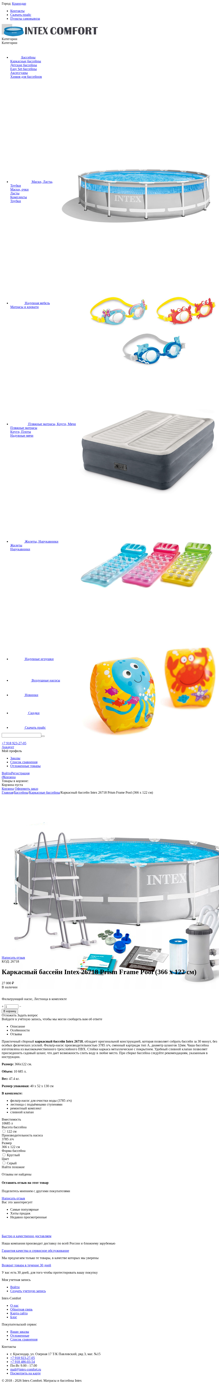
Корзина (8, 788)
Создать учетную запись (28, 1291)
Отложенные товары (25, 766)
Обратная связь (21, 1309)
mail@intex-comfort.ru (25, 1369)
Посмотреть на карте (25, 1373)
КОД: (6, 961)
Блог (13, 1317)
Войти (6, 773)
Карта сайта (19, 1313)
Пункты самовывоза (25, 18)
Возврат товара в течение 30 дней (26, 1265)
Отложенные (19, 1335)
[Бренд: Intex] (10, 991)
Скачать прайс (20, 15)
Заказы (15, 758)
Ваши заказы (19, 1331)
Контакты (17, 11)
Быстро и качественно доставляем (26, 1236)
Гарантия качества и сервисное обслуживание (35, 1250)
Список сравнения (23, 762)
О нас (14, 1305)
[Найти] (43, 736)
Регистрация (20, 773)
